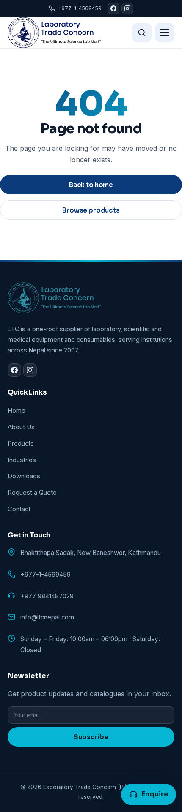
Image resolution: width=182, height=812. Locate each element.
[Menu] (164, 32)
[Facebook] (113, 8)
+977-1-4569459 (80, 8)
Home (16, 410)
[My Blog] (54, 32)
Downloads (24, 476)
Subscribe (91, 737)
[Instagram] (127, 8)
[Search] (142, 32)
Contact (19, 509)
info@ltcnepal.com (47, 617)
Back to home (91, 185)
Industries (22, 460)
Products (21, 443)
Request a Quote (32, 492)
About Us (21, 427)
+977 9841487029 (47, 596)
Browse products (91, 210)
